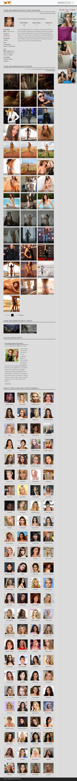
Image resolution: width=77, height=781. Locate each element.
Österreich (7, 35)
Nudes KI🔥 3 (49, 24)
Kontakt (23, 778)
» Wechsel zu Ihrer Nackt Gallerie (47, 13)
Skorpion (6, 40)
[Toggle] (73, 3)
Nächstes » (21, 315)
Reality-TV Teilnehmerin (9, 46)
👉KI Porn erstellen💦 (50, 70)
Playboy (10, 55)
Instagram (6, 61)
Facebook (6, 59)
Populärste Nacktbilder (49, 69)
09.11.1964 (7, 31)
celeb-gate (14, 345)
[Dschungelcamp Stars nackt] (12, 355)
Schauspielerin (7, 44)
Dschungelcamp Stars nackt (14, 343)
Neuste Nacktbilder (37, 69)
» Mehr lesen (8, 384)
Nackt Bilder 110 (24, 24)
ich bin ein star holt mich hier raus (9, 53)
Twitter (10, 59)
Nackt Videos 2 (37, 24)
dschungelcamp (8, 51)
